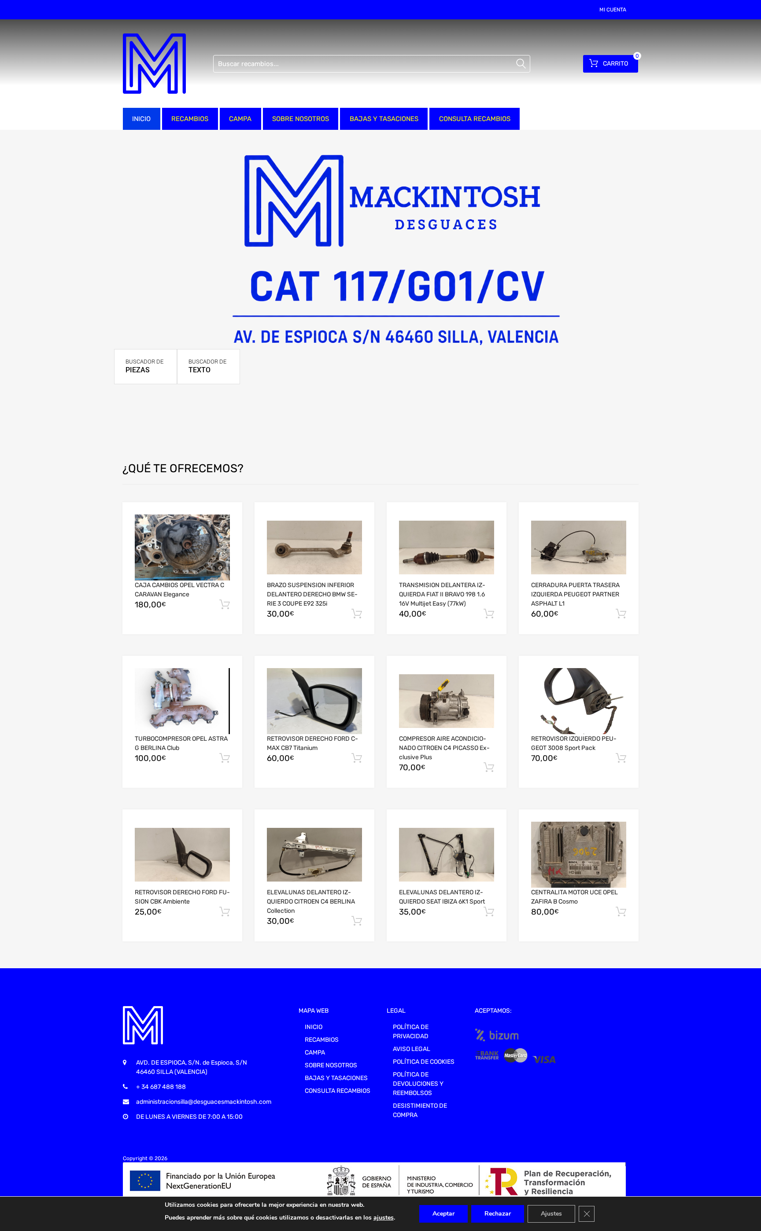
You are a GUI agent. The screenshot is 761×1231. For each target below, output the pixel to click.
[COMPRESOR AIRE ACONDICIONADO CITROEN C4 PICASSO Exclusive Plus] (446, 701)
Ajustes (551, 1213)
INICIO (141, 119)
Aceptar (443, 1213)
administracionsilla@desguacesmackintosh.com (203, 1102)
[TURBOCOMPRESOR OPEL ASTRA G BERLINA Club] (182, 701)
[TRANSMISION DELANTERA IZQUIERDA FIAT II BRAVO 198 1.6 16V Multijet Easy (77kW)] (446, 547)
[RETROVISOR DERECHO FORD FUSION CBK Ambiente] (182, 855)
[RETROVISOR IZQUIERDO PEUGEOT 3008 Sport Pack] (578, 701)
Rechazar (497, 1213)
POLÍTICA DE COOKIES (423, 1062)
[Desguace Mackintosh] (154, 63)
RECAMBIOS (189, 119)
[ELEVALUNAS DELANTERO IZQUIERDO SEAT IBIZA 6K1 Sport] (446, 855)
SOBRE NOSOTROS (300, 119)
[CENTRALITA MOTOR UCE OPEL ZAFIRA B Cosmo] (578, 854)
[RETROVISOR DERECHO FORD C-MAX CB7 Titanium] (314, 701)
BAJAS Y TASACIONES (384, 119)
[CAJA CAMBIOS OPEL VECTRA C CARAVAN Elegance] (182, 548)
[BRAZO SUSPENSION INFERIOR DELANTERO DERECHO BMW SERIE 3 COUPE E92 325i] (314, 547)
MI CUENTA (612, 10)
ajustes (383, 1217)
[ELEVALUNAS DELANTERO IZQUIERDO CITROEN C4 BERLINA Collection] (314, 855)
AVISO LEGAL (411, 1049)
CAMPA (240, 119)
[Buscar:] (371, 64)
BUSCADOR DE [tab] (144, 366)
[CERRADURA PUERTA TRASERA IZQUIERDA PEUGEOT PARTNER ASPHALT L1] (578, 547)
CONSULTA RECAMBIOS (474, 119)
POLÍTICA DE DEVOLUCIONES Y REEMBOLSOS (418, 1084)
